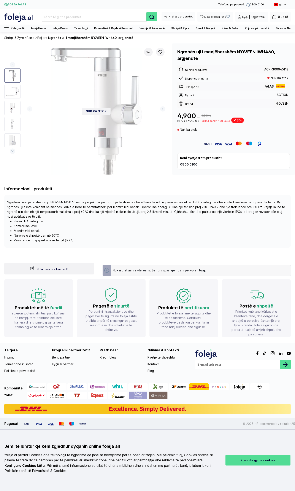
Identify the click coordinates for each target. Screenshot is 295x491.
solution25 (287, 424)
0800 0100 (188, 164)
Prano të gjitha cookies (258, 460)
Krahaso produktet (181, 16)
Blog (151, 371)
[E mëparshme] (29, 109)
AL (280, 4)
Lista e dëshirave (215, 16)
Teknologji (81, 28)
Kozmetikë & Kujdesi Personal (113, 28)
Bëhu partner (61, 357)
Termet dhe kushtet (18, 364)
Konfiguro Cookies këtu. (25, 465)
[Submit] (285, 364)
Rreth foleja (108, 357)
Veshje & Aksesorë (152, 28)
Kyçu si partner (62, 364)
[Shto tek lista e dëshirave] (160, 52)
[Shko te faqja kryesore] (18, 17)
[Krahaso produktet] (148, 52)
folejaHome (38, 28)
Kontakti (153, 364)
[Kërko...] (151, 16)
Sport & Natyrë (205, 28)
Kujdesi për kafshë (257, 28)
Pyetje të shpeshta (161, 357)
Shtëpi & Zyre (180, 28)
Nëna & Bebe (230, 28)
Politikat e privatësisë (19, 371)
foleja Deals (60, 28)
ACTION (282, 95)
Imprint (9, 357)
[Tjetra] (162, 109)
